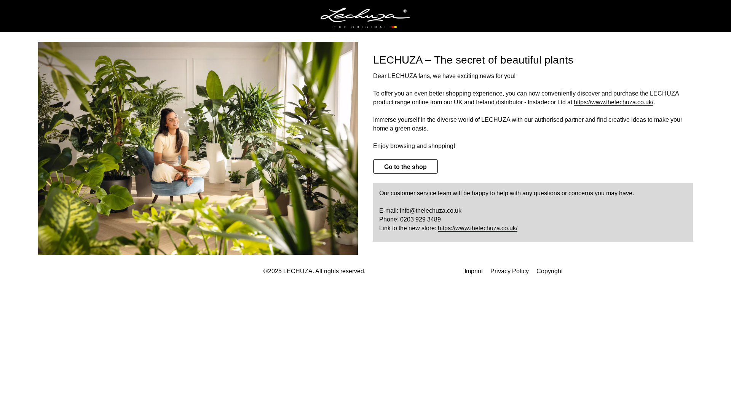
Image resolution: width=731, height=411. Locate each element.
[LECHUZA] (365, 18)
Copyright (549, 271)
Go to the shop (405, 167)
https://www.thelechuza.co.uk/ (613, 102)
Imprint (473, 271)
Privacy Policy (509, 271)
